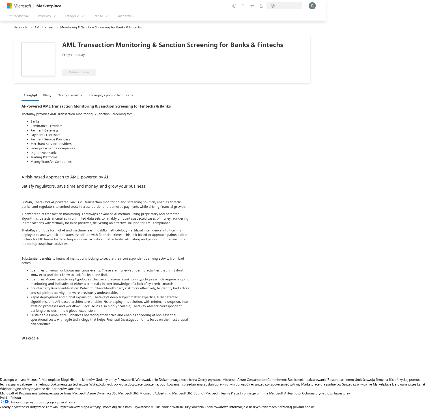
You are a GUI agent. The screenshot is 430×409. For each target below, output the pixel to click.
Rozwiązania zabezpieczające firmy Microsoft (52, 393)
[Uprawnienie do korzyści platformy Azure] (80, 62)
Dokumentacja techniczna (178, 379)
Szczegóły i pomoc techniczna (111, 95)
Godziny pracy (106, 379)
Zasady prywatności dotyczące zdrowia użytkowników (40, 407)
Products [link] (21, 27)
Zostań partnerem (340, 379)
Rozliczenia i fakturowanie (307, 379)
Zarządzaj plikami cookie (296, 407)
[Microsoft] (19, 5)
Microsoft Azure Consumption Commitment (255, 379)
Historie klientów (82, 379)
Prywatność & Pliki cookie (152, 407)
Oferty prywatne (209, 379)
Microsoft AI (9, 393)
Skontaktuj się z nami (117, 407)
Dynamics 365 (107, 393)
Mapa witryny (91, 407)
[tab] (31, 95)
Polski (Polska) (10, 397)
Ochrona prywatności (317, 393)
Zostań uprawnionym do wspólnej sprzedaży (237, 384)
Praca (235, 393)
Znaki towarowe (216, 407)
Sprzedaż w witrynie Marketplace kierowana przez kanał (383, 384)
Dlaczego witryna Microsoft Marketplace (30, 379)
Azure (91, 393)
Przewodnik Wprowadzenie (138, 379)
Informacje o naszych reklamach (253, 407)
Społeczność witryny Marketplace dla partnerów (306, 384)
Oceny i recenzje (70, 95)
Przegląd (30, 95)
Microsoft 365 (128, 393)
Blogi (65, 379)
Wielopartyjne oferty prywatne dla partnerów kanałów (40, 388)
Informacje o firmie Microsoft (261, 393)
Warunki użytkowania (188, 407)
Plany (47, 95)
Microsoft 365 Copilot (188, 393)
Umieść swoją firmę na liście (375, 379)
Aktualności (292, 393)
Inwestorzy (342, 393)
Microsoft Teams (217, 393)
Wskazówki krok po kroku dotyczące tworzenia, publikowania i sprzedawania (146, 384)
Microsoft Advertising (155, 393)
